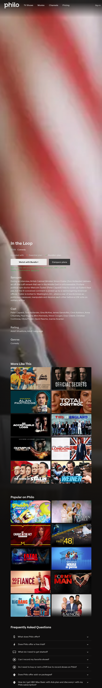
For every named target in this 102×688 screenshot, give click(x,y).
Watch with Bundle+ (29, 262)
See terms (35, 270)
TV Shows (28, 5)
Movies (41, 5)
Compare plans (59, 262)
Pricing (66, 5)
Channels (53, 5)
